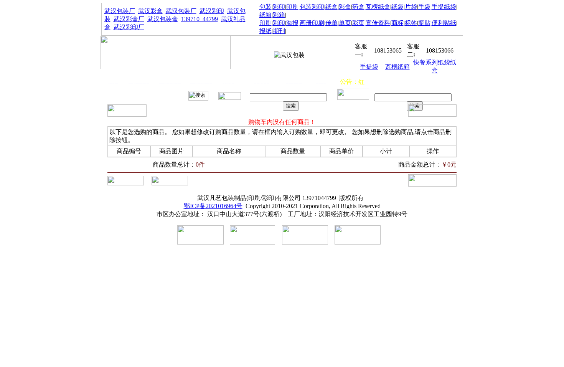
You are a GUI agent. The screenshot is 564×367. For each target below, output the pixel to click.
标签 (411, 23)
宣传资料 (378, 23)
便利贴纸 (444, 23)
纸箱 (265, 15)
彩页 (358, 23)
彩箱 (279, 15)
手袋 (424, 6)
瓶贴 (424, 23)
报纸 (265, 31)
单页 (345, 23)
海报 (292, 23)
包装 (265, 6)
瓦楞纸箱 (397, 66)
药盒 (358, 6)
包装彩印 (312, 6)
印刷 (292, 6)
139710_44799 (199, 19)
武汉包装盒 (162, 19)
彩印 (279, 6)
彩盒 (345, 6)
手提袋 (369, 66)
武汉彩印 (212, 11)
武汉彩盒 (150, 11)
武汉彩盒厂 (129, 19)
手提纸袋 (444, 6)
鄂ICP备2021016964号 (213, 206)
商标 (397, 23)
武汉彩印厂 (129, 27)
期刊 (279, 31)
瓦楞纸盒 (378, 6)
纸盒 (331, 6)
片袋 (411, 6)
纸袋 (397, 6)
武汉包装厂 (119, 11)
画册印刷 (312, 23)
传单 (331, 23)
